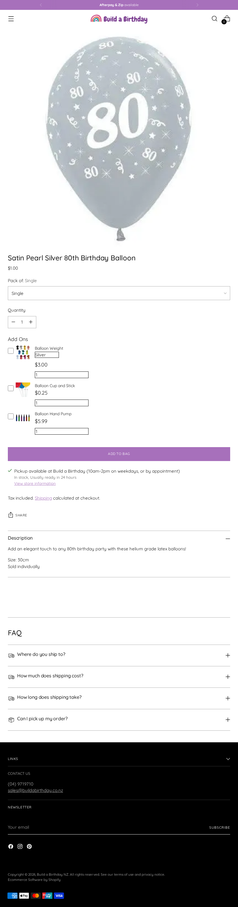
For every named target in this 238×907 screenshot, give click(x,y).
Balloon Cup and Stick (55, 385)
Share (21, 515)
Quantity (17, 310)
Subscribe (219, 827)
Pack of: (22, 280)
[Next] (197, 5)
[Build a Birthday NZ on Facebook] (11, 847)
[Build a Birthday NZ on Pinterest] (29, 847)
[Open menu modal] (11, 19)
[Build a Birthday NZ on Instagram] (20, 847)
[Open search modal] (215, 19)
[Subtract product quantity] (13, 322)
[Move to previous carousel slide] (212, 598)
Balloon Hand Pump (53, 413)
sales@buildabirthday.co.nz (35, 790)
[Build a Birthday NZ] (119, 18)
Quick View (23, 359)
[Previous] (41, 5)
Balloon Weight (49, 348)
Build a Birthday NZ (52, 874)
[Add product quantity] (31, 322)
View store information (35, 483)
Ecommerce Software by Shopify (34, 879)
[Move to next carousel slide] (225, 597)
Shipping (43, 498)
